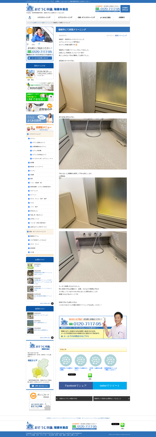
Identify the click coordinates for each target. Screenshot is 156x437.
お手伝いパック (34, 219)
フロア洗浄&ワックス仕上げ (38, 240)
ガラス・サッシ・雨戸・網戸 (38, 198)
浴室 (31, 178)
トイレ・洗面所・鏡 (36, 182)
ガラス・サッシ (34, 244)
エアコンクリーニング (65, 17)
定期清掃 (32, 248)
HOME (29, 17)
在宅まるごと (34, 211)
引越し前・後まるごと (36, 215)
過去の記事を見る (45, 303)
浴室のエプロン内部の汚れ (68, 398)
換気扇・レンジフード (36, 166)
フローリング (34, 191)
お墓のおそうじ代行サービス (38, 227)
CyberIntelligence (77, 433)
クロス (32, 203)
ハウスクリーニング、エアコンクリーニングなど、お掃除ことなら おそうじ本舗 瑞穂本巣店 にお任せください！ (58, 1)
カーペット (33, 195)
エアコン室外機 (36, 150)
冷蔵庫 (32, 174)
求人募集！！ (38, 266)
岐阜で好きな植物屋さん (41, 330)
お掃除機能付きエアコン (39, 146)
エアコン (32, 138)
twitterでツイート (110, 385)
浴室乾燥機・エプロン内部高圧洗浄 (40, 186)
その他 (32, 252)
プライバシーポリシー (115, 434)
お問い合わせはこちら (41, 386)
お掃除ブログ (36, 22)
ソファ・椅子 (34, 207)
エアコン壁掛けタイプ (38, 142)
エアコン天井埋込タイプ (39, 154)
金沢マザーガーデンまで (41, 315)
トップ (29, 22)
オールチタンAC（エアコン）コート (42, 158)
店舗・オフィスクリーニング (86, 17)
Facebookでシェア (76, 385)
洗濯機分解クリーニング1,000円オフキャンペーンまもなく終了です (43, 281)
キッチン (32, 170)
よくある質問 (105, 17)
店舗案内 (122, 17)
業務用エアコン (34, 236)
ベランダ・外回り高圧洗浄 (37, 223)
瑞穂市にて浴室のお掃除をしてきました (107, 398)
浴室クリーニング (47, 22)
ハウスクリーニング (44, 17)
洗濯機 (32, 162)
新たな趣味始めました (40, 322)
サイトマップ (126, 434)
